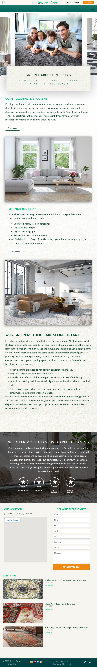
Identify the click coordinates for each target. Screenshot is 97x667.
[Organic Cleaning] (70, 482)
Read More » (49, 585)
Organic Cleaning (70, 491)
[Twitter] (85, 662)
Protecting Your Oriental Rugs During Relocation (66, 627)
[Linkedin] (90, 662)
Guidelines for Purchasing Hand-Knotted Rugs (65, 580)
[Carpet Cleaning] (55, 482)
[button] (93, 8)
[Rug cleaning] (23, 482)
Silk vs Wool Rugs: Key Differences (60, 604)
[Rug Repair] (39, 482)
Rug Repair (39, 490)
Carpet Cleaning (55, 491)
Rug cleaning (23, 490)
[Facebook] (4, 2)
